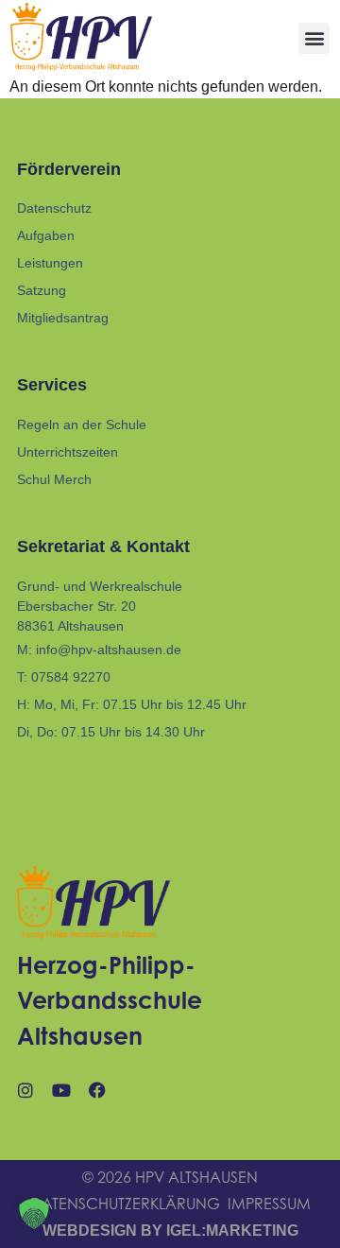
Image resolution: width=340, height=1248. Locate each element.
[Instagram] (25, 1090)
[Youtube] (61, 1090)
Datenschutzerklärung (125, 1203)
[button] (314, 38)
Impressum (269, 1203)
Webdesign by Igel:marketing (170, 1230)
